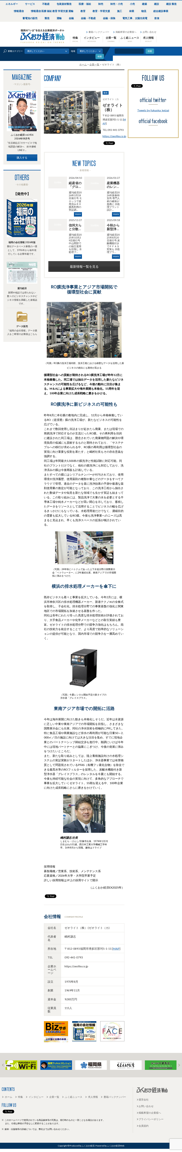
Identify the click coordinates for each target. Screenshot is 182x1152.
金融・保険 (109, 18)
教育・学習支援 (101, 10)
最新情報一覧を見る (84, 266)
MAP (116, 948)
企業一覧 (111, 39)
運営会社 (144, 1099)
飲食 (156, 18)
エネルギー (12, 3)
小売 (132, 3)
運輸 (59, 18)
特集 (75, 39)
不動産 (46, 3)
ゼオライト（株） (113, 107)
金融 (71, 18)
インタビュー (92, 39)
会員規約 (144, 1125)
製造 (47, 18)
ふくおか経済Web (42, 36)
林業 (131, 10)
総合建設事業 (160, 10)
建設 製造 (171, 3)
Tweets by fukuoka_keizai (153, 110)
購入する (22, 157)
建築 (144, 3)
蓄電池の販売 (30, 18)
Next (179, 1065)
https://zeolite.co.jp (114, 136)
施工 (119, 10)
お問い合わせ (149, 31)
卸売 (100, 3)
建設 (156, 3)
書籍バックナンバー (99, 31)
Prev (3, 1065)
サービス (30, 3)
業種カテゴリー (15, 51)
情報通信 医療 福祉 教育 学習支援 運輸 (52, 10)
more (78, 214)
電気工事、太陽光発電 (134, 18)
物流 (143, 10)
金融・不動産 (88, 18)
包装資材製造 (64, 3)
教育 (83, 10)
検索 (150, 51)
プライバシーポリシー (151, 1119)
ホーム (8, 1096)
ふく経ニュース (130, 39)
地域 (73, 51)
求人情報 (148, 39)
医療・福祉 (85, 3)
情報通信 (19, 10)
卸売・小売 (116, 3)
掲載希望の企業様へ (126, 31)
